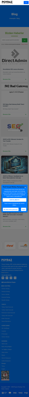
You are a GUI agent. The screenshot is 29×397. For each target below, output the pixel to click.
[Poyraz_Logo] (7, 2)
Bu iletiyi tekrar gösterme (11, 209)
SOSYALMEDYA (14, 199)
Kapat (23, 209)
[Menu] (26, 2)
